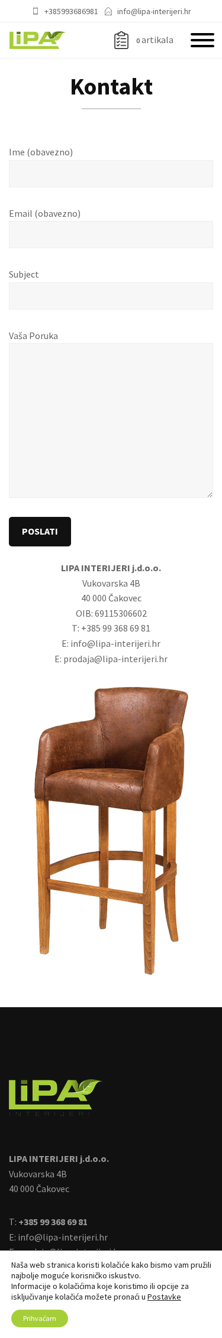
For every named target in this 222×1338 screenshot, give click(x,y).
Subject (24, 274)
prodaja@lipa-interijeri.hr (115, 659)
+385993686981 (71, 11)
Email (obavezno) (45, 213)
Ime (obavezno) (41, 152)
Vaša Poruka (33, 335)
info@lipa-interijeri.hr (154, 11)
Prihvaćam (39, 1318)
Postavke (164, 1296)
